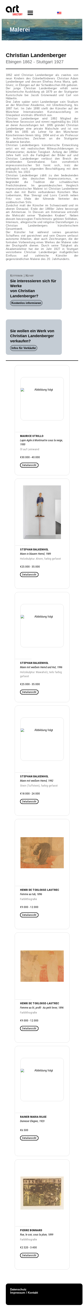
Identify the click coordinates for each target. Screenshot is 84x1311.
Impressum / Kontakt (24, 1292)
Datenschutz (18, 1289)
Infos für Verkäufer (23, 348)
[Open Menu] (30, 13)
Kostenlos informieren (26, 303)
